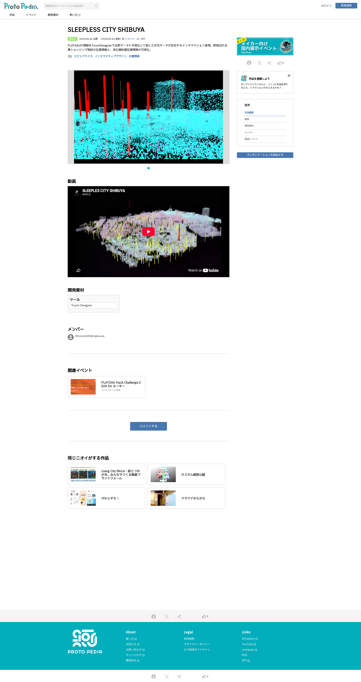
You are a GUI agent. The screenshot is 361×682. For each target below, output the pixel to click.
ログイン (326, 6)
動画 (247, 119)
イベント (31, 15)
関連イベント (251, 139)
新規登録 (346, 6)
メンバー (249, 132)
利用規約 (189, 639)
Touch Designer (81, 305)
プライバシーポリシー (197, 644)
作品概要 (249, 112)
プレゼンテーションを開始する (265, 155)
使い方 (75, 15)
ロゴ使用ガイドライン (197, 650)
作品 (12, 15)
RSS (244, 655)
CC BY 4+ (129, 39)
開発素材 (53, 15)
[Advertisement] (148, 548)
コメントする (149, 426)
